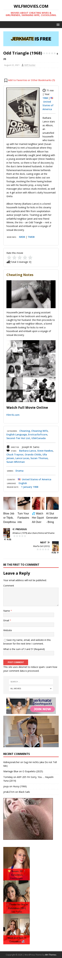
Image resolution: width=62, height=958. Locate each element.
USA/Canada (38, 438)
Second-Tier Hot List (18, 438)
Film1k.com (13, 414)
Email (6, 620)
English (23, 483)
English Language (16, 434)
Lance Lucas (22, 458)
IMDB (22, 236)
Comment (8, 585)
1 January (26, 486)
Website (7, 630)
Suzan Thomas (39, 458)
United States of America (47, 105)
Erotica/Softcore (37, 434)
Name (7, 610)
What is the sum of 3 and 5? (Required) (24, 649)
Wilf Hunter (30, 65)
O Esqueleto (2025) (32, 771)
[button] (57, 24)
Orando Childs (33, 454)
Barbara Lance (27, 450)
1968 (45, 98)
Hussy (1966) (20, 786)
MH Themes (50, 954)
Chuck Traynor (14, 454)
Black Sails (24, 791)
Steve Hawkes (45, 450)
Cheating (24, 430)
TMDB (31, 236)
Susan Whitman (15, 461)
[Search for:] (31, 682)
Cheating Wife (39, 430)
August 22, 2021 (12, 65)
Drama (19, 470)
